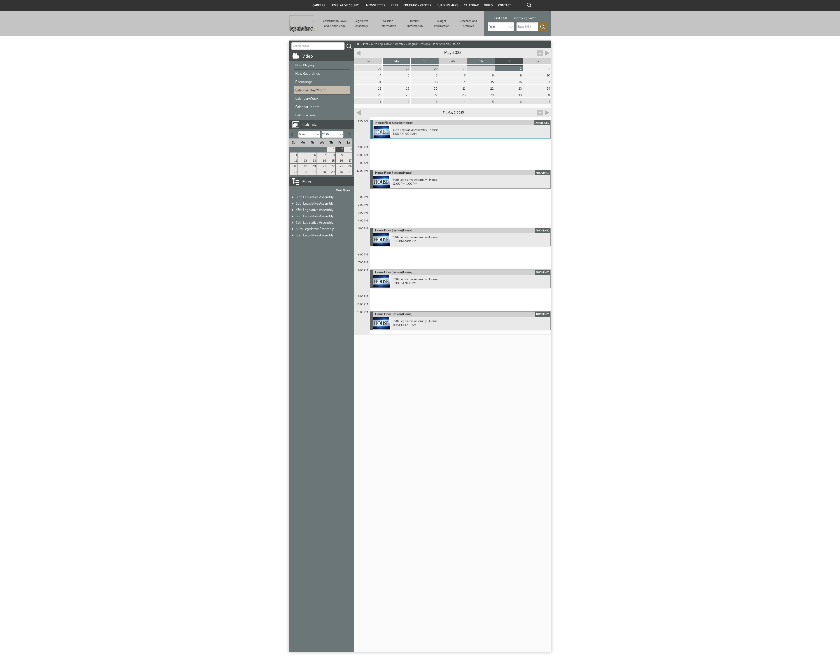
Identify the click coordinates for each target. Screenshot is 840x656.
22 (333, 166)
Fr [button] (509, 61)
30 (341, 172)
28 (324, 172)
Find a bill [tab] (500, 18)
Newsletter (375, 5)
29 (333, 172)
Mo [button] (396, 61)
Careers (318, 5)
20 (314, 166)
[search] (349, 46)
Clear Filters (343, 190)
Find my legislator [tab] (524, 18)
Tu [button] (424, 61)
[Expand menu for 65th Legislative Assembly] (292, 221)
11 (295, 161)
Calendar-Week (306, 98)
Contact (504, 5)
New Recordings (307, 73)
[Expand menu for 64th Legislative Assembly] (292, 227)
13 (314, 161)
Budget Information (441, 23)
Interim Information (415, 23)
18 (295, 166)
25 (295, 172)
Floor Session (440, 44)
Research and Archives (468, 23)
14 (324, 161)
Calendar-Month (307, 107)
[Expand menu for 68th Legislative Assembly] (292, 202)
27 (314, 172)
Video (488, 5)
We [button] (453, 61)
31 (350, 172)
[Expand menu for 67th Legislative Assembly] (292, 208)
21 (324, 166)
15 (333, 161)
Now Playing (304, 65)
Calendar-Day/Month (311, 90)
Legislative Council (346, 5)
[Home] (302, 23)
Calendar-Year (305, 115)
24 (350, 166)
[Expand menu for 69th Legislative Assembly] (292, 195)
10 (350, 155)
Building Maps (447, 5)
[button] (323, 122)
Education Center (417, 5)
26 (305, 172)
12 (305, 161)
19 (305, 166)
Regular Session (418, 44)
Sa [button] (537, 61)
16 (341, 161)
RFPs (394, 5)
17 (350, 161)
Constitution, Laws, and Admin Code (335, 23)
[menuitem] (322, 65)
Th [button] (481, 61)
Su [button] (368, 61)
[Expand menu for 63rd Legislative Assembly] (292, 234)
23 (341, 166)
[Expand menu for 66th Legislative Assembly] (292, 214)
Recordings (303, 82)
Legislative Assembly (361, 23)
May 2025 (453, 52)
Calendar (471, 5)
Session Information (388, 23)
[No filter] (358, 44)
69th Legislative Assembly (388, 44)
